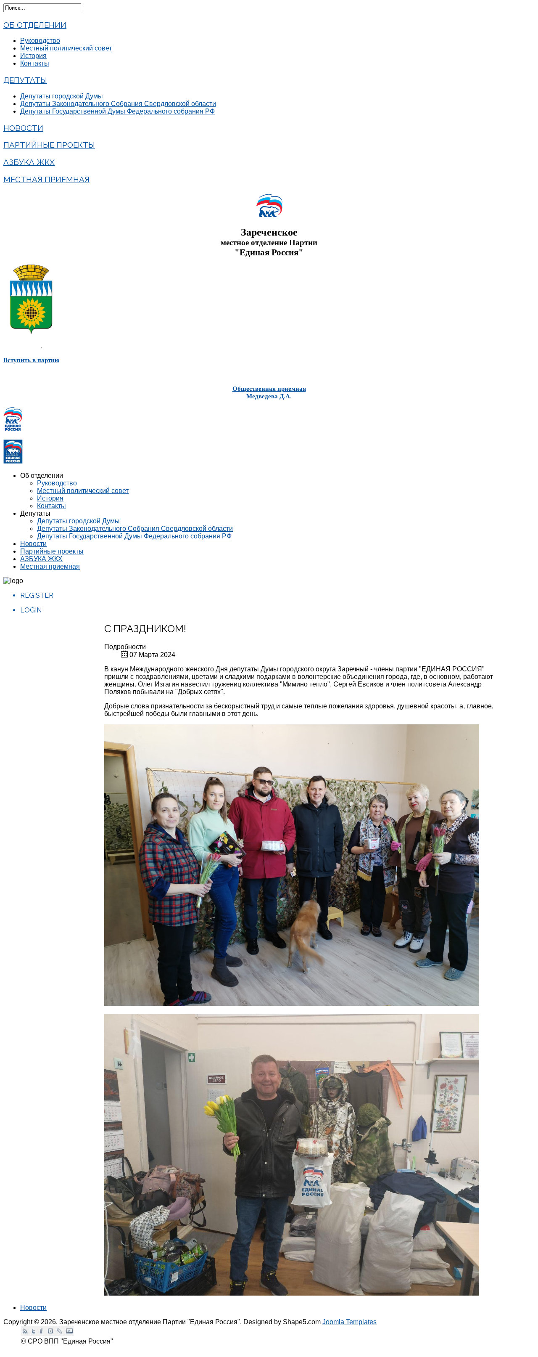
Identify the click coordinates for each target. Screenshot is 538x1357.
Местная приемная (46, 179)
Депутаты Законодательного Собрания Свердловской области (118, 103)
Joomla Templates (349, 1321)
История (33, 55)
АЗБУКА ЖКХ (29, 162)
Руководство (40, 40)
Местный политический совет (66, 48)
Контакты (34, 63)
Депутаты (25, 80)
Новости (23, 128)
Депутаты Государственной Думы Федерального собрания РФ (117, 111)
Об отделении (34, 24)
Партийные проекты (49, 144)
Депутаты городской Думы (61, 96)
